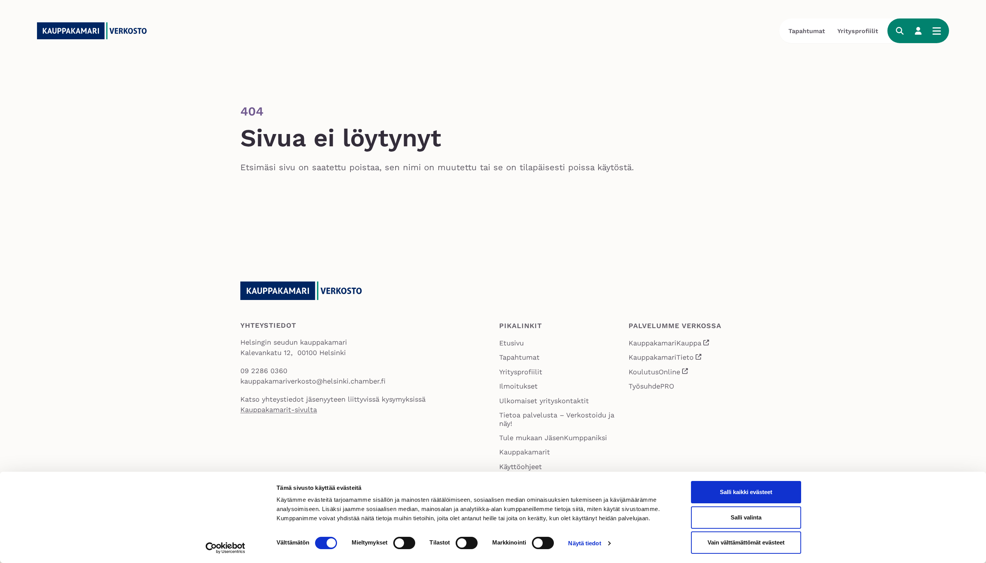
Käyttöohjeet (520, 466)
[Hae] (899, 31)
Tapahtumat (806, 31)
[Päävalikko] (936, 31)
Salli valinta (746, 517)
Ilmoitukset (518, 386)
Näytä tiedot (584, 543)
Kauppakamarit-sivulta (278, 409)
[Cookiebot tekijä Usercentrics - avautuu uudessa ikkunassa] (225, 548)
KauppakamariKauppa (669, 343)
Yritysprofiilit (857, 31)
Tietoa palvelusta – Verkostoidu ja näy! (556, 419)
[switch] (404, 543)
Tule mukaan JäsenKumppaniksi (553, 438)
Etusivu (511, 343)
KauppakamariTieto (666, 358)
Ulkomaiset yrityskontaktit (544, 401)
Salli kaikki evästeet (746, 492)
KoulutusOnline (659, 372)
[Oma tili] (918, 31)
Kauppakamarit (524, 452)
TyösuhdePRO (651, 386)
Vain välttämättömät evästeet (746, 542)
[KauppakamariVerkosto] (95, 31)
